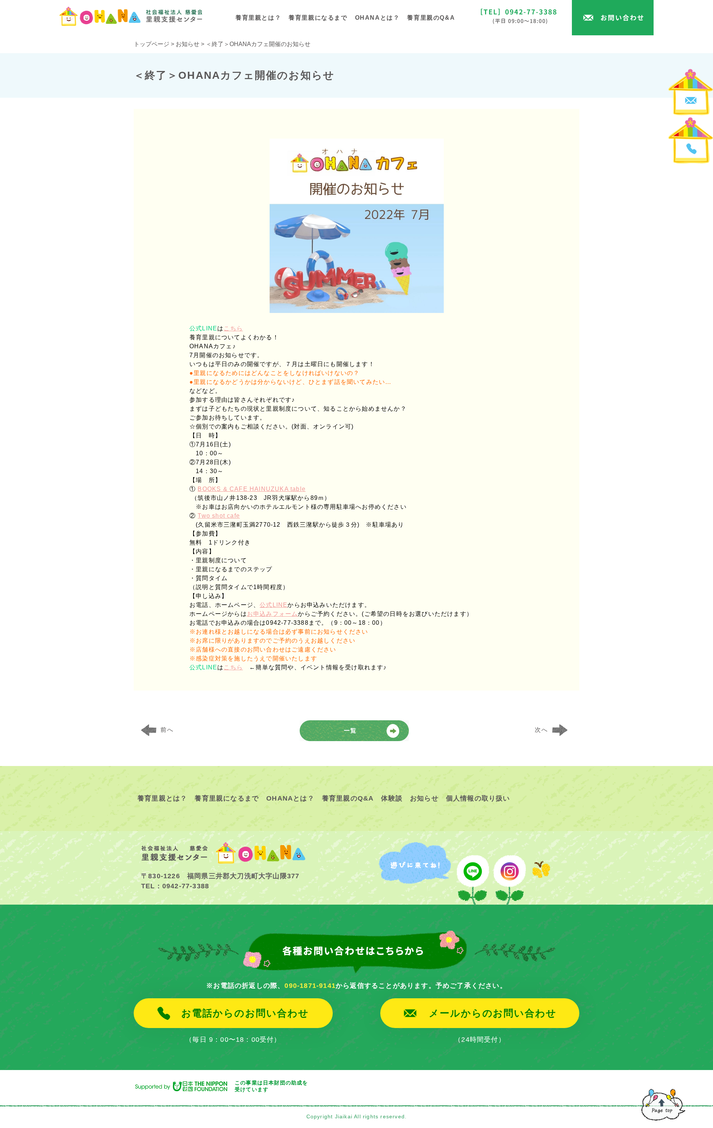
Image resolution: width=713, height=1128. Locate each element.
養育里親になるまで (318, 17)
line (472, 873)
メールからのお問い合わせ (493, 1013)
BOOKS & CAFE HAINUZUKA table (252, 489)
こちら (233, 328)
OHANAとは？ (377, 17)
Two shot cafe (219, 516)
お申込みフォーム (272, 614)
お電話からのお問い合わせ (245, 1013)
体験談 (392, 798)
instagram (509, 873)
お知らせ (424, 798)
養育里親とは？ (258, 17)
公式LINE (273, 605)
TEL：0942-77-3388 (175, 886)
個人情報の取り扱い (478, 798)
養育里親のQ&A (431, 17)
